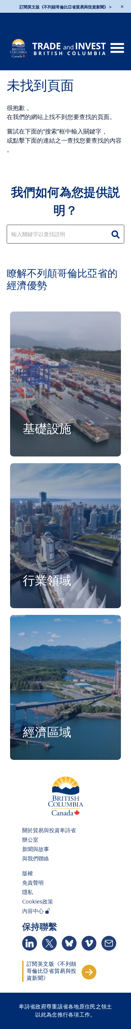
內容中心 (33, 911)
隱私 (27, 892)
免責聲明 (33, 882)
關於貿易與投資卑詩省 (49, 830)
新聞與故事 (35, 849)
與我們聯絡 (35, 858)
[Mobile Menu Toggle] (117, 48)
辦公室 (30, 839)
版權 (27, 873)
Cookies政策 (37, 901)
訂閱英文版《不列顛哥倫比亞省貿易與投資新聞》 (52, 971)
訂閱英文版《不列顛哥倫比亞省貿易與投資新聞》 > (65, 7)
